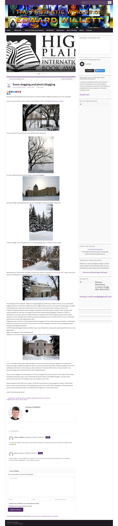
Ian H (62, 272)
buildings (18, 398)
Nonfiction (50, 30)
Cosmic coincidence (66, 79)
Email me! (85, 94)
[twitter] (10, 2)
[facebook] (13, 2)
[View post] (41, 53)
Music (81, 30)
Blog (24, 87)
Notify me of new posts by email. (20, 506)
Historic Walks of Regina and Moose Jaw (34, 398)
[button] (9, 53)
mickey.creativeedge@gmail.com (96, 296)
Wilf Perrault (52, 242)
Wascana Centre (58, 101)
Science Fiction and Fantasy (34, 30)
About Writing (72, 30)
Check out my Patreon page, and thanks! (95, 272)
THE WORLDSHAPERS (95, 249)
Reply (47, 437)
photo (17, 399)
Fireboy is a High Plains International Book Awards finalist (40, 64)
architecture (12, 398)
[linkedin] (16, 2)
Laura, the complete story (17, 79)
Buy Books (60, 30)
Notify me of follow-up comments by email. (24, 503)
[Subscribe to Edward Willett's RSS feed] (7, 2)
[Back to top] (114, 522)
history (48, 398)
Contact (89, 30)
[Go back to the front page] (59, 16)
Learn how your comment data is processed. (44, 516)
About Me (17, 30)
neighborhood (10, 399)
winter (25, 399)
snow (21, 399)
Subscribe (101, 70)
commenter (56, 272)
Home (8, 30)
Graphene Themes (18, 523)
